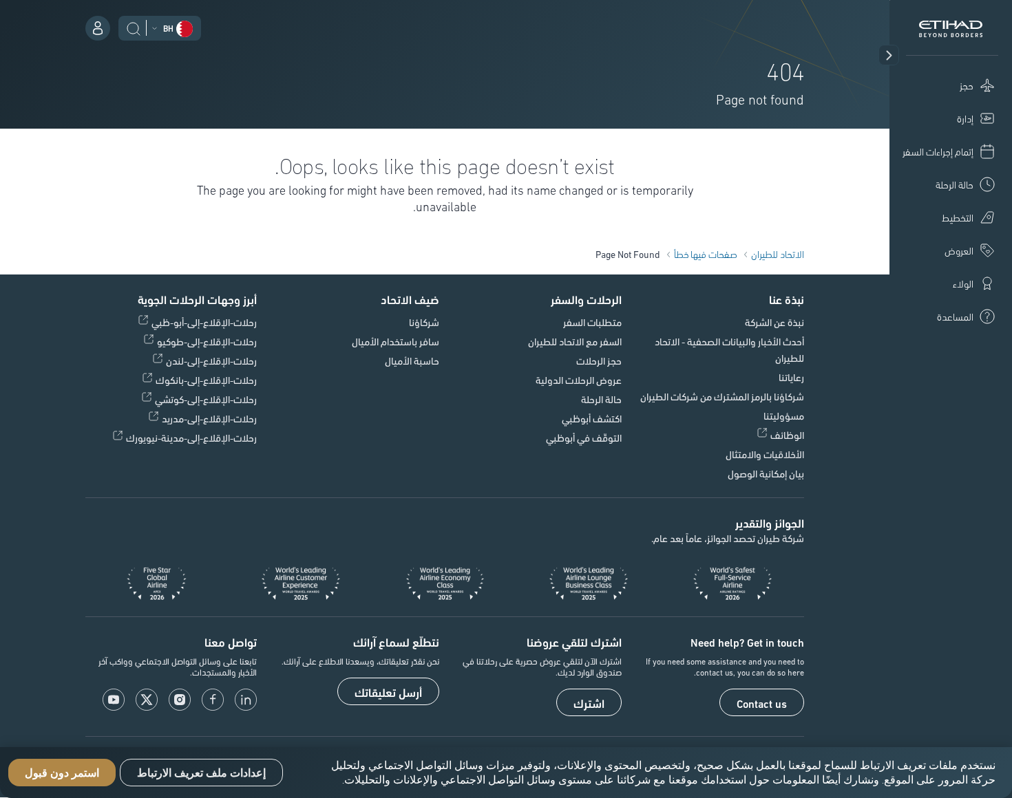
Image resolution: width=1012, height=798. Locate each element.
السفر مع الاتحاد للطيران (575, 341)
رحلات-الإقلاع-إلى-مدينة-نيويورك (191, 437)
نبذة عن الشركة (774, 322)
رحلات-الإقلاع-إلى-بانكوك (206, 380)
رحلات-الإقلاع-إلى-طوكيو (207, 341)
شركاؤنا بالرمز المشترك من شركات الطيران (722, 396)
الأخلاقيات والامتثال (765, 454)
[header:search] (133, 27)
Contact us (762, 703)
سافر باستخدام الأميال (395, 341)
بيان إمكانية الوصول (766, 473)
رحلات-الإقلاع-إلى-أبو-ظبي (204, 322)
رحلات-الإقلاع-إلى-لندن (211, 360)
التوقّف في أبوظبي (584, 437)
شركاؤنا (424, 322)
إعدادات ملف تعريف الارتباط (201, 773)
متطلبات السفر (592, 322)
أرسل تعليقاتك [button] (388, 692)
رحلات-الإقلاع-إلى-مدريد (209, 418)
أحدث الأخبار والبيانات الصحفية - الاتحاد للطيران (729, 349)
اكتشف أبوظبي (592, 418)
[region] (506, 772)
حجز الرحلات (599, 360)
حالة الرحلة (601, 399)
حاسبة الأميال (412, 360)
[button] (888, 55)
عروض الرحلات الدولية (579, 380)
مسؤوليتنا (783, 415)
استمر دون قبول (62, 773)
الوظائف (787, 435)
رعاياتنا (791, 377)
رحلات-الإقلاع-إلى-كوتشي (206, 399)
